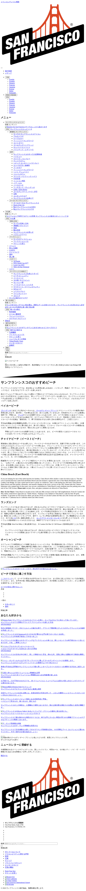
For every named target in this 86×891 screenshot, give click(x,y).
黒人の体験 (13, 248)
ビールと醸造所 (15, 314)
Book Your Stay (10, 871)
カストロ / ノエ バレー (21, 159)
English (11, 79)
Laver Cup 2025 (18, 265)
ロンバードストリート (21, 147)
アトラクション (15, 237)
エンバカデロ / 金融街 (21, 165)
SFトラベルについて (12, 852)
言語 (7, 77)
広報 (6, 858)
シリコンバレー (19, 291)
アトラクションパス (21, 241)
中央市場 (16, 179)
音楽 (15, 228)
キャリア (8, 861)
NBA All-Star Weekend (21, 267)
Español (12, 81)
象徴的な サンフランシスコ (18, 132)
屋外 (11, 254)
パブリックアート (20, 234)
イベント (12, 246)
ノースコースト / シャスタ (23, 285)
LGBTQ (12, 250)
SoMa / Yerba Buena (20, 189)
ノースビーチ (18, 185)
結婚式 (11, 345)
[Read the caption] (6, 363)
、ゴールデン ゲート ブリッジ (45, 410)
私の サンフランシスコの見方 (24, 207)
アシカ (20, 415)
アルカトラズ (18, 136)
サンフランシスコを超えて (23, 198)
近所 (11, 152)
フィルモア (17, 167)
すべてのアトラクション (22, 239)
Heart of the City (19, 205)
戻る (7, 97)
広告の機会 (9, 867)
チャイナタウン (19, 161)
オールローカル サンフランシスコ (26, 203)
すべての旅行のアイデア (18, 298)
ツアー (11, 269)
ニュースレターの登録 (17, 339)
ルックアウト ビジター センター (48, 518)
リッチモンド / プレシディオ (24, 187)
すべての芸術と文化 (21, 223)
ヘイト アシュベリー (21, 172)
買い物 (11, 256)
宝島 (15, 194)
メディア (8, 73)
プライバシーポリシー (13, 863)
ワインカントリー (20, 293)
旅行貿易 (8, 71)
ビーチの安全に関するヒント (12, 587)
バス (14, 518)
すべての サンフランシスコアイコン (27, 134)
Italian (11, 91)
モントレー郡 (18, 282)
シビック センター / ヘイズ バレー (26, 163)
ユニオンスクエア (20, 196)
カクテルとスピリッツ (17, 318)
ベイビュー (17, 156)
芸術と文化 (13, 221)
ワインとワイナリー (16, 316)
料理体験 (12, 312)
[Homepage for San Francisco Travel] (43, 65)
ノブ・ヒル (17, 183)
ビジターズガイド (16, 343)
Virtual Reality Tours (16, 341)
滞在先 (7, 321)
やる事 (8, 211)
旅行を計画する (11, 323)
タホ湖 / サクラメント (21, 280)
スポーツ (13, 259)
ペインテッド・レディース (23, 149)
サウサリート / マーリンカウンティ (26, 287)
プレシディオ (6, 410)
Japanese (12, 87)
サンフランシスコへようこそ (15, 122)
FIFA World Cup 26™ (20, 263)
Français (12, 85)
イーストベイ (18, 278)
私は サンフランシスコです (23, 209)
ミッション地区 (19, 181)
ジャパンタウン (19, 174)
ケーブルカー (18, 138)
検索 (7, 347)
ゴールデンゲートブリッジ (23, 145)
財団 (6, 856)
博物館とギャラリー (21, 226)
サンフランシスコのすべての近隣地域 (27, 154)
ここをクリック (7, 578)
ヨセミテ (16, 296)
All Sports (16, 261)
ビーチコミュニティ (21, 276)
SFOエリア (17, 289)
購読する (4, 756)
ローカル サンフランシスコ (18, 200)
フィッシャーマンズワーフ (23, 141)
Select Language (11, 95)
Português (12, 93)
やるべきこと (10, 604)
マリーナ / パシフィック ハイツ (25, 176)
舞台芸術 (16, 230)
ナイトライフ (14, 252)
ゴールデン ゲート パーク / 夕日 (25, 191)
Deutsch (12, 83)
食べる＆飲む (10, 300)
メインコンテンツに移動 (10, 2)
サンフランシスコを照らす (23, 232)
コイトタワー (18, 143)
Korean (11, 89)
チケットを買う (19, 244)
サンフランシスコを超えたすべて (26, 274)
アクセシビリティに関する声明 (17, 854)
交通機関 (12, 332)
